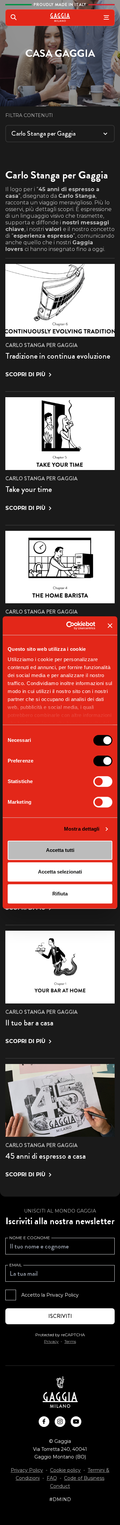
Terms (70, 1341)
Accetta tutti (60, 850)
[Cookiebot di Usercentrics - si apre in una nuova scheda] (70, 625)
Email (15, 1264)
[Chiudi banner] (110, 625)
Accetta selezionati (60, 872)
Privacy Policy (62, 1295)
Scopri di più (25, 374)
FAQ (52, 1478)
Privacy (51, 1341)
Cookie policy (65, 1470)
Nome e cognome (29, 1237)
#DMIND (60, 1499)
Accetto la (50, 1295)
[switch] (102, 761)
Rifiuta (60, 893)
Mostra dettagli (82, 829)
